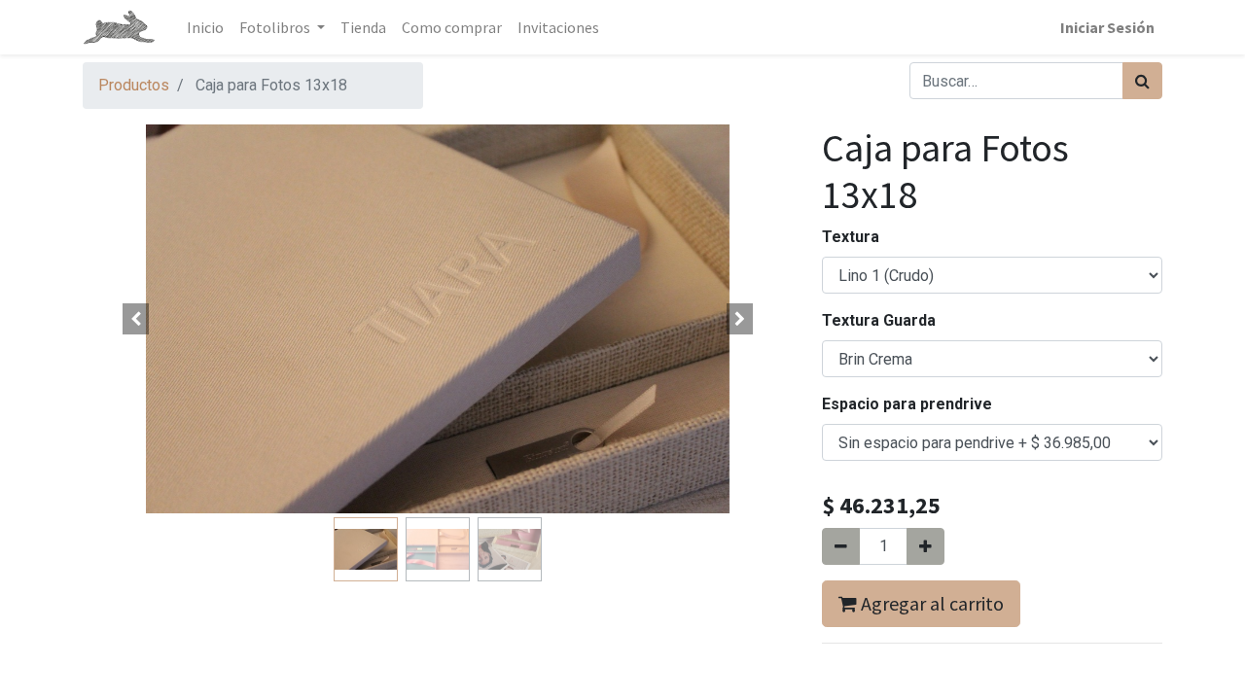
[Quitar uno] (841, 546)
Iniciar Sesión (1107, 27)
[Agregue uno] (925, 546)
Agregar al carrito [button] (930, 603)
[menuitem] (205, 27)
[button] (136, 319)
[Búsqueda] (1142, 80)
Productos (133, 85)
